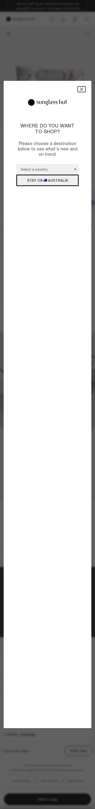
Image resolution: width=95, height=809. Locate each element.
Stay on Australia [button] (47, 180)
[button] (82, 89)
